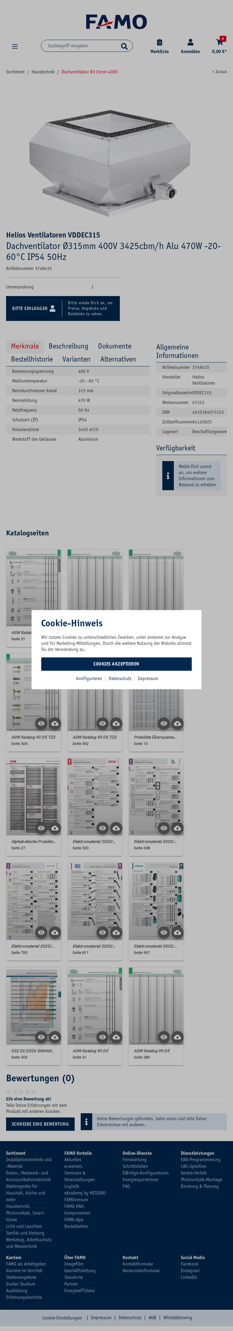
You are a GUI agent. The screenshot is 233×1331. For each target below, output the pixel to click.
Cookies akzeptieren (116, 664)
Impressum (148, 678)
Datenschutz (121, 678)
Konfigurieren (89, 678)
